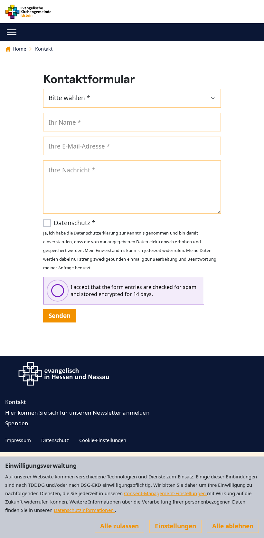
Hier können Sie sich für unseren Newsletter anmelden (77, 412)
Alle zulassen (119, 526)
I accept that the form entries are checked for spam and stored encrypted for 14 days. (133, 290)
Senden (60, 316)
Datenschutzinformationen (84, 510)
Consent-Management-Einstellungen (165, 493)
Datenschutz (55, 440)
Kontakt (43, 48)
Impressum (18, 440)
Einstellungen (175, 526)
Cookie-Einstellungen (103, 440)
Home (19, 48)
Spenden (16, 423)
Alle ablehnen (232, 526)
